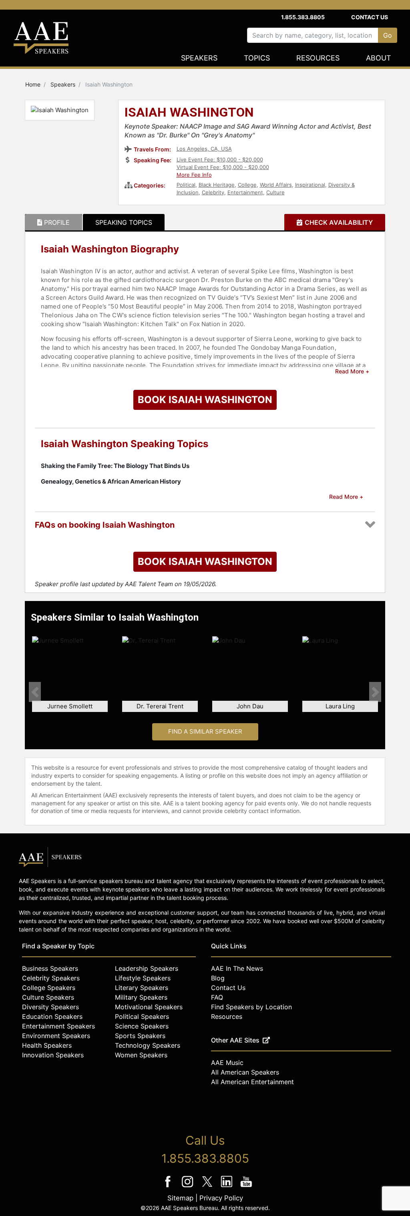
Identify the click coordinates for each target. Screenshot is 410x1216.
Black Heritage (217, 184)
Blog (218, 978)
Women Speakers (141, 1055)
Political (186, 184)
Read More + (352, 371)
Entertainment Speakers (58, 1026)
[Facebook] (169, 1187)
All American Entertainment (252, 1082)
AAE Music (227, 1063)
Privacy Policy (221, 1198)
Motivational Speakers (149, 1007)
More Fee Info (194, 174)
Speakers (199, 58)
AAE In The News (237, 968)
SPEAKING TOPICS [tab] (123, 222)
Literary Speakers (141, 988)
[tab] (53, 222)
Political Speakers (142, 1016)
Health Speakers (47, 1045)
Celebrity (213, 192)
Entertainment (245, 192)
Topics (257, 58)
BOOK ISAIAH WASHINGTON (205, 399)
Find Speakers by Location (251, 1007)
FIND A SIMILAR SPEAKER (205, 731)
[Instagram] (188, 1187)
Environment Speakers (56, 1036)
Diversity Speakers (50, 1007)
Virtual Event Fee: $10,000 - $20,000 (223, 167)
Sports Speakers (140, 1036)
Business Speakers (50, 968)
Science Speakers (142, 1026)
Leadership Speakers (146, 968)
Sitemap (180, 1198)
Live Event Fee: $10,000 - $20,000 (220, 159)
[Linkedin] (227, 1187)
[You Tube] (246, 1187)
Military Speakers (141, 997)
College (247, 184)
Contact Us (369, 17)
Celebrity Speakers (51, 978)
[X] (208, 1187)
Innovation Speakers (53, 1055)
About (378, 58)
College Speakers (48, 988)
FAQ (217, 997)
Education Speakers (52, 1016)
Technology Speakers (147, 1045)
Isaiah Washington (189, 113)
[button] (35, 692)
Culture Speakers (48, 997)
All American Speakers (245, 1072)
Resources (318, 58)
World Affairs (276, 184)
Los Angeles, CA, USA (204, 148)
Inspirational (310, 184)
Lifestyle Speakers (143, 978)
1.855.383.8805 (303, 17)
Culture (275, 192)
